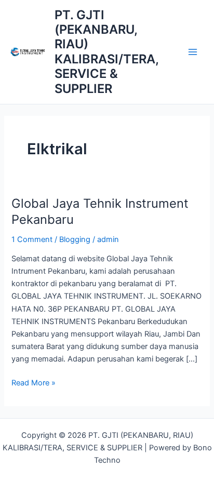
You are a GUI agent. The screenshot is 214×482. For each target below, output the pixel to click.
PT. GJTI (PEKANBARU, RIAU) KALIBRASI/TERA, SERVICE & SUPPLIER (106, 51)
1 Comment (31, 239)
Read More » (33, 382)
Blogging (74, 239)
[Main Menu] (193, 52)
